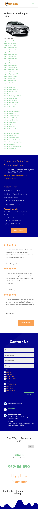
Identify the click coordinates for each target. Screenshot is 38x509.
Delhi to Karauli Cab (10, 105)
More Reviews (26, 323)
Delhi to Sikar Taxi (9, 144)
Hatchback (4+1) (12, 384)
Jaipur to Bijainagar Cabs (11, 74)
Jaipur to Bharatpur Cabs (11, 67)
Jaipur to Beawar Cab (10, 61)
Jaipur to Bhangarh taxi (11, 65)
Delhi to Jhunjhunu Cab (11, 102)
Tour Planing (11, 379)
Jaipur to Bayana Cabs (10, 58)
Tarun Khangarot (11, 264)
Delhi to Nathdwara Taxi (11, 120)
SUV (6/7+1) (9, 388)
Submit (29, 395)
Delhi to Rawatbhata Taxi (11, 133)
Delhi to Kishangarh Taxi (11, 89)
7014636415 (19, 455)
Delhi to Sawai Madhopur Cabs (13, 140)
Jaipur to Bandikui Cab (10, 54)
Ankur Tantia (10, 313)
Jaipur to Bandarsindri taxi (11, 52)
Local (8, 372)
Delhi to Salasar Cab (10, 135)
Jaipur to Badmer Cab (10, 47)
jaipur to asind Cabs (10, 45)
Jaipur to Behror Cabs (10, 63)
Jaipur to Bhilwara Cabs (11, 69)
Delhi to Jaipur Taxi (9, 87)
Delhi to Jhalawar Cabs (10, 100)
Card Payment (19, 230)
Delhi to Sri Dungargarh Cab (12, 146)
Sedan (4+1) (10, 386)
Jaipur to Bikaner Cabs (10, 76)
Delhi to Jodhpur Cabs (10, 91)
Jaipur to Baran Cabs (10, 56)
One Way (9, 374)
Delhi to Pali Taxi (9, 124)
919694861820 (11, 408)
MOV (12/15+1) (10, 390)
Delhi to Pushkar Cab (10, 113)
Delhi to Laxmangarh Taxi (11, 115)
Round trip (10, 376)
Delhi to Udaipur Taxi (10, 148)
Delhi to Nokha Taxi (10, 122)
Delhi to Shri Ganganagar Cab (13, 142)
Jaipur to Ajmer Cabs (10, 41)
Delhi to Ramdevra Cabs (11, 129)
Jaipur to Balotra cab (10, 50)
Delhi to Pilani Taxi (9, 126)
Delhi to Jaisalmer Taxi (10, 98)
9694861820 (19, 467)
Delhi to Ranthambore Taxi (12, 111)
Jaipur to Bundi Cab (9, 83)
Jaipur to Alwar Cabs (10, 43)
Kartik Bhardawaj (11, 290)
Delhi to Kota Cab (9, 93)
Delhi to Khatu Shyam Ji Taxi (12, 96)
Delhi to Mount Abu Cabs (11, 118)
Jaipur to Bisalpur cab (10, 80)
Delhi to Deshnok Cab (10, 107)
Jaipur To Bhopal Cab (10, 72)
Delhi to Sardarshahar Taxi (11, 137)
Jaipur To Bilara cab (9, 78)
